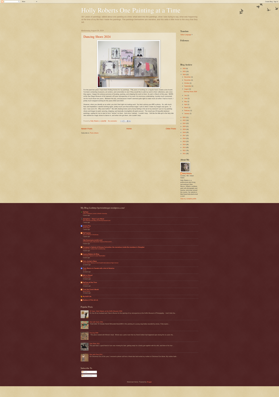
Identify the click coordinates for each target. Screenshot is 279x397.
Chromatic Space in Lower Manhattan (94, 256)
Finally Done (86, 277)
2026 (184, 68)
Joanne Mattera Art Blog (91, 254)
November (187, 80)
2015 (184, 141)
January (187, 113)
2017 (184, 135)
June (186, 98)
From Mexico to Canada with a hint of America (98, 268)
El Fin (84, 270)
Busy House (86, 291)
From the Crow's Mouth (91, 289)
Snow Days (86, 227)
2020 (184, 126)
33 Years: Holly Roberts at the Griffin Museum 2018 (106, 311)
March (186, 107)
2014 (184, 144)
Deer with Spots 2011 (96, 322)
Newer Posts (86, 129)
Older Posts (171, 129)
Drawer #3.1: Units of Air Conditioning (94, 249)
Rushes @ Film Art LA (90, 300)
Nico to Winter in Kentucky (90, 234)
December (187, 77)
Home (129, 129)
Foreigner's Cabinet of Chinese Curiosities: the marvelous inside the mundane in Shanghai (113, 247)
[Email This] (121, 121)
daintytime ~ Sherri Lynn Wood (93, 219)
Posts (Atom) (94, 133)
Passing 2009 (94, 333)
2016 (184, 138)
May (185, 101)
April (186, 104)
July (185, 95)
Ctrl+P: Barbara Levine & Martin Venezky (95, 213)
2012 (184, 150)
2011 (184, 153)
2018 (184, 132)
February (187, 110)
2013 (184, 147)
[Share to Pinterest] (130, 121)
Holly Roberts (187, 173)
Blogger (149, 382)
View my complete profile (188, 199)
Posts (85, 372)
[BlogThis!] (123, 121)
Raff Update (87, 233)
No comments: (113, 121)
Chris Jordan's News (90, 261)
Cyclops (85, 212)
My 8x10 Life (87, 296)
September (188, 86)
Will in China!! (88, 275)
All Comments (87, 375)
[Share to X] (126, 121)
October (187, 83)
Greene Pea (87, 226)
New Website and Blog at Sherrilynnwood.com (96, 220)
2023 (184, 117)
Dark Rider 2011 (95, 343)
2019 (184, 129)
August (186, 89)
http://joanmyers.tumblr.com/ (93, 240)
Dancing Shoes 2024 (97, 36)
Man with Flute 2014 (96, 354)
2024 (184, 74)
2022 (184, 120)
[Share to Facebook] (128, 121)
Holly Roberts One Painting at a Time (130, 10)
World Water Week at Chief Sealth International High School (100, 263)
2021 (184, 123)
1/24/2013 (86, 284)
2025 (184, 71)
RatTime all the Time (90, 282)
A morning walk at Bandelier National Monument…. (98, 242)
